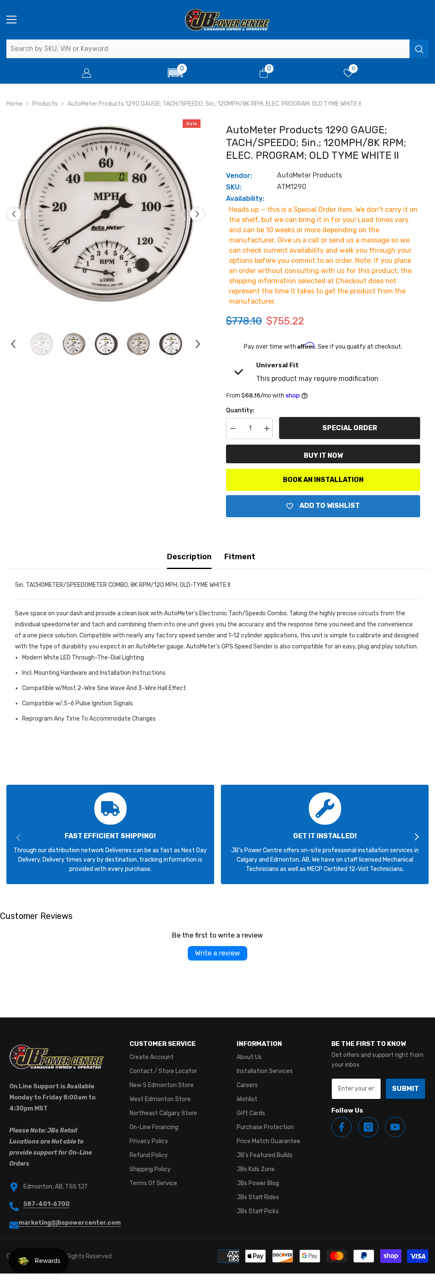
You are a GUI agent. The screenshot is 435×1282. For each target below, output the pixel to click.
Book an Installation (323, 480)
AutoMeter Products (309, 175)
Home (14, 103)
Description (189, 556)
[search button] (419, 48)
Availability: (245, 198)
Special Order (349, 428)
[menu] (11, 19)
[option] (105, 214)
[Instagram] (368, 1127)
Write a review (217, 953)
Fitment (239, 556)
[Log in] (86, 73)
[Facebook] (341, 1127)
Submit (405, 1089)
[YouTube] (395, 1127)
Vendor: (239, 176)
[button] (175, 72)
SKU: (233, 187)
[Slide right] (416, 837)
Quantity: (240, 410)
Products (45, 103)
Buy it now (323, 455)
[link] (110, 834)
